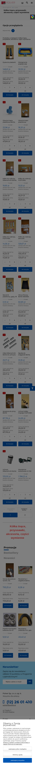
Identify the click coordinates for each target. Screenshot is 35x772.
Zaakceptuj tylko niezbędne (17, 749)
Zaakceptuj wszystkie (17, 760)
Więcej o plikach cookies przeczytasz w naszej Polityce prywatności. (16, 743)
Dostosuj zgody (17, 754)
